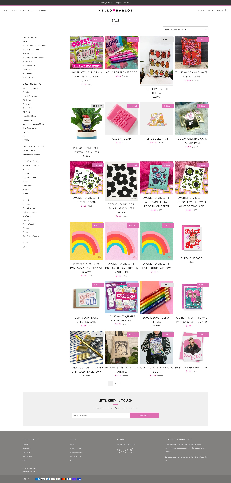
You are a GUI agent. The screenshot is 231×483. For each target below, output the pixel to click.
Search (25, 444)
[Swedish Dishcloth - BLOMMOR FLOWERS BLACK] (121, 181)
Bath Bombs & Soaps (31, 165)
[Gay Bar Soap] (121, 119)
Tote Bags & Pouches (31, 236)
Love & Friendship (30, 96)
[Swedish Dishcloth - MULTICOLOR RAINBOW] (156, 241)
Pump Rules (28, 73)
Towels (26, 193)
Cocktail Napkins (29, 177)
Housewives (28, 120)
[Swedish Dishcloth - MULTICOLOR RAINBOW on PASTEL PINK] (121, 241)
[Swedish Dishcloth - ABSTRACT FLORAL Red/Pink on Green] (156, 178)
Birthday (26, 92)
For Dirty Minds (29, 65)
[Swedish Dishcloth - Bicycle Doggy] (86, 178)
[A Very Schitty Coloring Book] (156, 347)
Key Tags (26, 216)
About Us (32, 10)
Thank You (27, 108)
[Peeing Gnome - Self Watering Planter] (86, 123)
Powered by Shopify (29, 471)
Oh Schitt (26, 112)
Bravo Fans (27, 53)
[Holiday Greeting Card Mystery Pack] (191, 119)
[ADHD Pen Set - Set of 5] (121, 52)
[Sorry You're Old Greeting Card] (86, 297)
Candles (26, 173)
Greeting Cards (76, 448)
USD (209, 10)
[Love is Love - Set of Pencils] (156, 297)
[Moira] (191, 347)
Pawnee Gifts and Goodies (33, 57)
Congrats (26, 104)
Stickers (26, 228)
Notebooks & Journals (31, 154)
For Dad (26, 136)
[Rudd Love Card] (191, 238)
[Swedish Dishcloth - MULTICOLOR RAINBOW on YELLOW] (86, 241)
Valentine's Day (29, 69)
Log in (201, 10)
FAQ (24, 460)
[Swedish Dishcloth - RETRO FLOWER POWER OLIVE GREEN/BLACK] (191, 178)
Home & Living (76, 456)
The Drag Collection (31, 49)
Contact (43, 10)
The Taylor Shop (29, 77)
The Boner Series (30, 128)
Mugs (25, 181)
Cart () (219, 10)
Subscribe (143, 415)
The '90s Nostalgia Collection (34, 45)
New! (6, 10)
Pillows (26, 189)
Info (22, 10)
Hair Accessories (29, 212)
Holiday (26, 140)
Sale (24, 247)
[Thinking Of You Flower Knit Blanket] (191, 52)
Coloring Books (29, 150)
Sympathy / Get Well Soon (33, 124)
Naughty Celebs (29, 116)
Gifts (72, 460)
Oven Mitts (27, 185)
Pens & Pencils (29, 224)
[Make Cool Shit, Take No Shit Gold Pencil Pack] (86, 347)
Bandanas (27, 204)
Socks (25, 232)
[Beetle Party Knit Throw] (156, 61)
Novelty (26, 220)
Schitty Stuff (28, 61)
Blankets (26, 169)
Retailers (26, 452)
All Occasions (28, 100)
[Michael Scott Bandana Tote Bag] (121, 347)
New (25, 41)
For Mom (26, 132)
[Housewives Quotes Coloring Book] (121, 297)
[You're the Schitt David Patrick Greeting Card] (191, 297)
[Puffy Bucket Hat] (156, 119)
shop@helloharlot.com (126, 444)
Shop (12, 10)
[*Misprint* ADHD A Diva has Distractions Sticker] (86, 52)
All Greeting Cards (30, 88)
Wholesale (27, 456)
